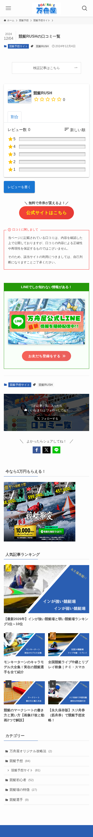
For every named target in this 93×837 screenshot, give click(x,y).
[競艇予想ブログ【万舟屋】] (46, 8)
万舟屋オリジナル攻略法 (31, 751)
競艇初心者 (22, 780)
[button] (37, 450)
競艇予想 (20, 761)
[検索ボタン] (84, 8)
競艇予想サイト (18, 46)
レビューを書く (19, 187)
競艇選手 (19, 800)
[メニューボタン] (8, 8)
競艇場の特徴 (23, 790)
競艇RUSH (42, 46)
